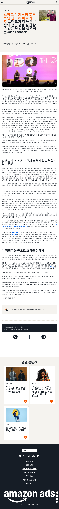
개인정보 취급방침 (30, 469)
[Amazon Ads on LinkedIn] (20, 456)
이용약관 (29, 465)
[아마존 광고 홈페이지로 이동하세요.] (29, 496)
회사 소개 (29, 461)
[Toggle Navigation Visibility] (2, 2)
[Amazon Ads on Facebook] (38, 456)
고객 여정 (14, 234)
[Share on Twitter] (57, 496)
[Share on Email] (57, 502)
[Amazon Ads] (29, 2)
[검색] (57, 2)
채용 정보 (29, 483)
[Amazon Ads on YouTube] (33, 456)
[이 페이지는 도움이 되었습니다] (43, 337)
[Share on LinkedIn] (57, 499)
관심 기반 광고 (29, 472)
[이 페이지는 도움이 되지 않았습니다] (15, 337)
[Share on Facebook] (57, 492)
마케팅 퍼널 (15, 232)
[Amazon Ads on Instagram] (29, 456)
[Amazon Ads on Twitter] (24, 456)
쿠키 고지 (29, 476)
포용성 (52, 267)
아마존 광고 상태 (29, 480)
